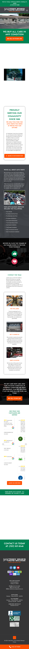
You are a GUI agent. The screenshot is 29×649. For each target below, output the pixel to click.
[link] (14, 254)
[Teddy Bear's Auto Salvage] (14, 10)
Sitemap (22, 634)
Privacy (14, 635)
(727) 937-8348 (15, 5)
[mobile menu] (27, 9)
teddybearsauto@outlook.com (16, 582)
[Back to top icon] (14, 631)
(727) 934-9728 (15, 581)
